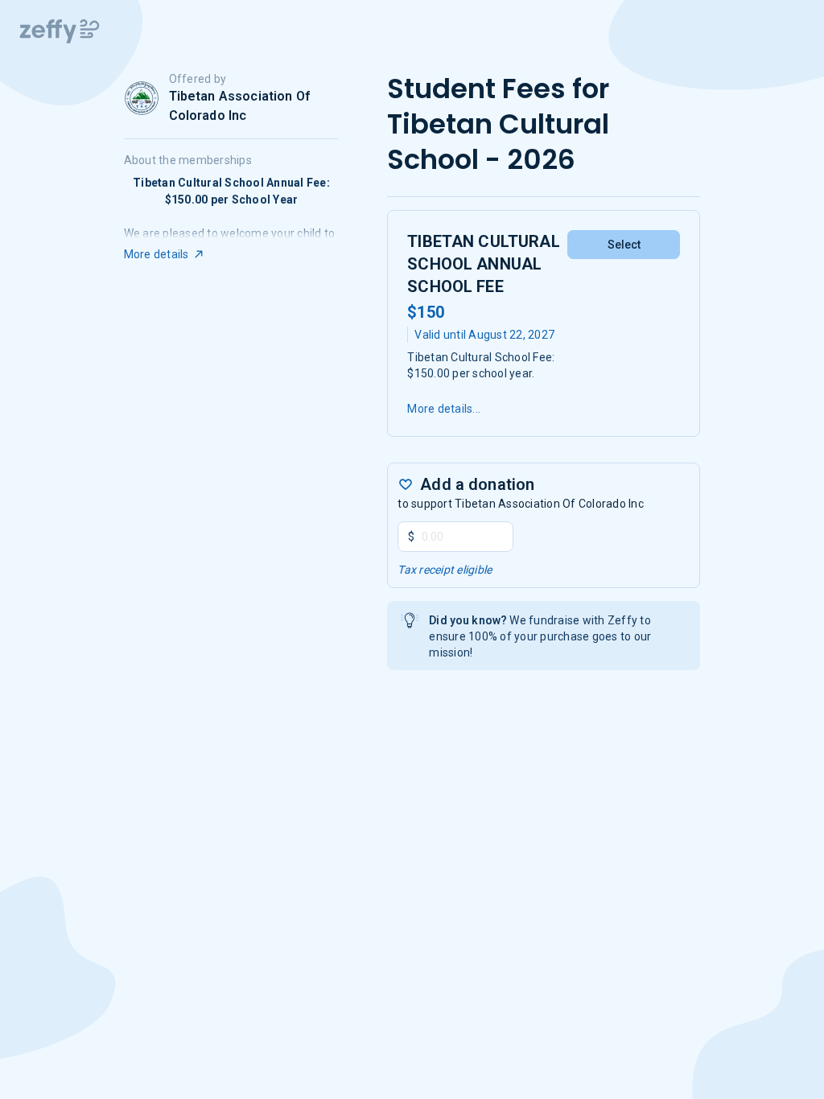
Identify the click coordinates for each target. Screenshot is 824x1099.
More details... (443, 408)
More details (156, 254)
